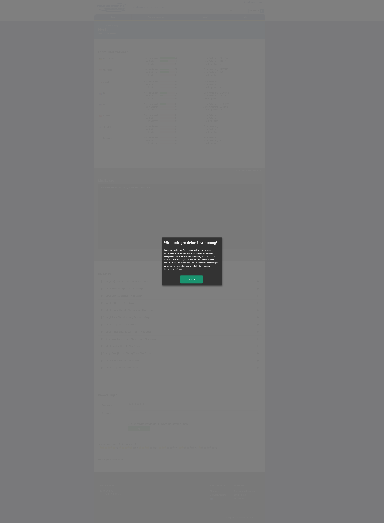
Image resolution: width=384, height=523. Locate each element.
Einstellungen (191, 263)
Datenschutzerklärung (173, 269)
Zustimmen (191, 279)
